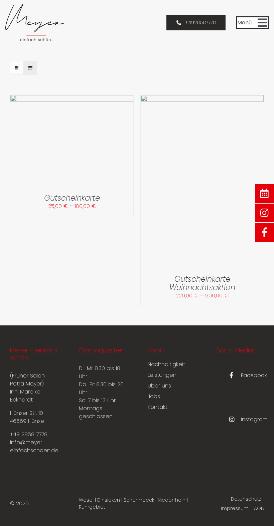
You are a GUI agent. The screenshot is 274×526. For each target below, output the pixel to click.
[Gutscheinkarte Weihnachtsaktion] (202, 99)
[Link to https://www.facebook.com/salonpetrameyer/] (264, 232)
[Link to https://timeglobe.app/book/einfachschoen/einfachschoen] (264, 193)
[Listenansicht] (29, 67)
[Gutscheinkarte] (71, 99)
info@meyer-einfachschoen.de (34, 446)
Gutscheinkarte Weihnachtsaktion (202, 283)
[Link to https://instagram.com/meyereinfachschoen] (264, 213)
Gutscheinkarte (72, 198)
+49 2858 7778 (28, 434)
